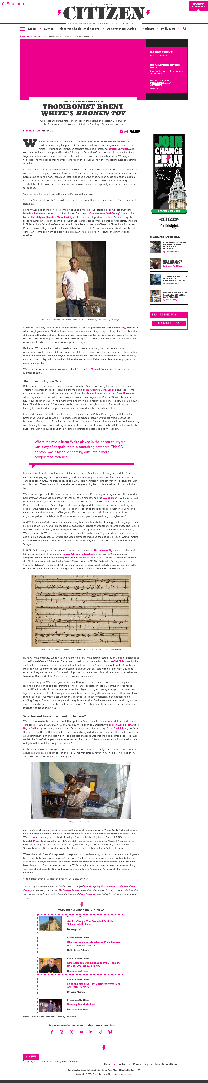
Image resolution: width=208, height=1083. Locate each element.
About (107, 1064)
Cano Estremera (126, 393)
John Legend (108, 390)
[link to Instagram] (8, 4)
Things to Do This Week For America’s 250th (175, 279)
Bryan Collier (30, 728)
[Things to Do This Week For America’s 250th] (155, 279)
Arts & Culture (33, 36)
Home (22, 36)
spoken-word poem (119, 725)
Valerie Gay (118, 328)
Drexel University (119, 149)
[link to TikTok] (101, 1032)
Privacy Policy (140, 1064)
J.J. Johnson (110, 498)
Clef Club (118, 661)
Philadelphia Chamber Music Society (52, 217)
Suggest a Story (169, 323)
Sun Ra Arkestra (90, 390)
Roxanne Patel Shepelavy (175, 266)
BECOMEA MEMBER (198, 5)
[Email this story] (121, 131)
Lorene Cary (33, 131)
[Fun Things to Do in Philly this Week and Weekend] (155, 247)
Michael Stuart (93, 393)
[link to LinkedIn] (91, 1032)
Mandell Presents (101, 369)
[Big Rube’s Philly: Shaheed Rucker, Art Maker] (155, 296)
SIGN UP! (31, 1057)
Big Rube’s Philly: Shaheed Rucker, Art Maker (175, 295)
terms (75, 1061)
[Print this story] (126, 131)
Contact (122, 1064)
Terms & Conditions (166, 1064)
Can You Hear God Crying (104, 213)
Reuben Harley (171, 300)
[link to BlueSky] (110, 1032)
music (57, 170)
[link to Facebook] (2, 4)
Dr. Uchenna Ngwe (104, 550)
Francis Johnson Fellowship (77, 554)
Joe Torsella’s (172, 262)
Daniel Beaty (121, 728)
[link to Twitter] (13, 4)
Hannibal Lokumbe (34, 213)
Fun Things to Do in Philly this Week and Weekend (174, 246)
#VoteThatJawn (87, 894)
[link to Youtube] (18, 4)
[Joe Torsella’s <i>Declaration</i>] (155, 263)
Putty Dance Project (58, 530)
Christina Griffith (172, 252)
